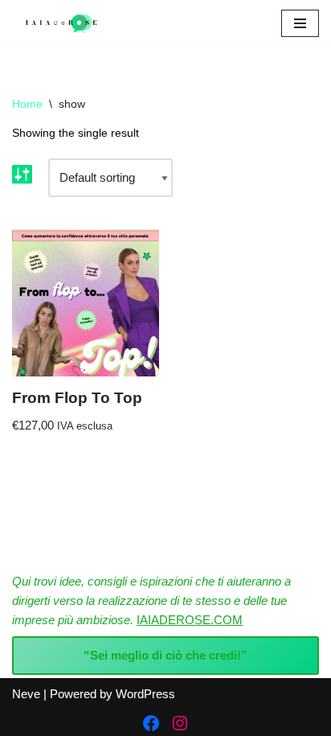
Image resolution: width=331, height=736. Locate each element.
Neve (26, 694)
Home (27, 103)
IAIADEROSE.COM (190, 620)
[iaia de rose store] (60, 23)
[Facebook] (151, 723)
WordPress (145, 694)
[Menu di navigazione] (300, 23)
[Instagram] (180, 723)
